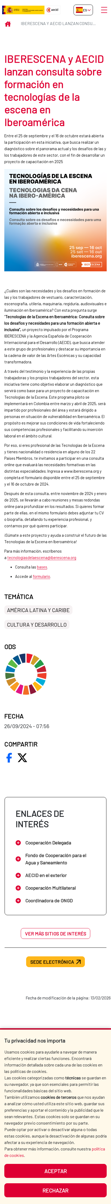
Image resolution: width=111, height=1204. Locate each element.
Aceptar (55, 1171)
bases (42, 566)
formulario (41, 576)
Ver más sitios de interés (55, 933)
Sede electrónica (52, 962)
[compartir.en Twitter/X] (22, 758)
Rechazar (55, 1190)
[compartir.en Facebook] (9, 758)
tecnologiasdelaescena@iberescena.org (41, 557)
